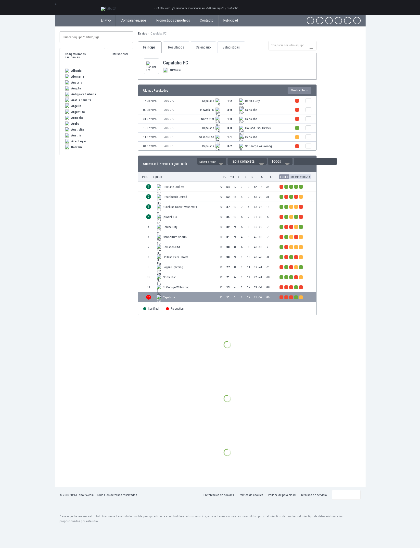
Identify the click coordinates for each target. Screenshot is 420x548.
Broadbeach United (175, 197)
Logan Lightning (173, 267)
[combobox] (292, 45)
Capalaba (208, 101)
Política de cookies (251, 495)
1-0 (229, 119)
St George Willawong (258, 146)
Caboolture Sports (175, 237)
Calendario (203, 47)
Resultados (176, 47)
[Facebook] (310, 20)
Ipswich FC (207, 110)
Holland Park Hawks (258, 128)
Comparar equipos (134, 20)
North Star (207, 119)
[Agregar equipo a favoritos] (192, 63)
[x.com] (319, 20)
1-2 (229, 101)
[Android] (347, 20)
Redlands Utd (205, 137)
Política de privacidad (282, 495)
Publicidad (230, 20)
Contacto (207, 20)
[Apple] (338, 20)
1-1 (229, 137)
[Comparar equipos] (308, 100)
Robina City (252, 101)
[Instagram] (329, 20)
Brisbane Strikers (173, 187)
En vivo (106, 20)
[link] (227, 100)
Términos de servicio (314, 495)
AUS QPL (169, 100)
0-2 (229, 146)
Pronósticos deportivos (173, 20)
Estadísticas (231, 47)
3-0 (229, 110)
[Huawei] (357, 20)
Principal (149, 47)
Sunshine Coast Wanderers (180, 207)
